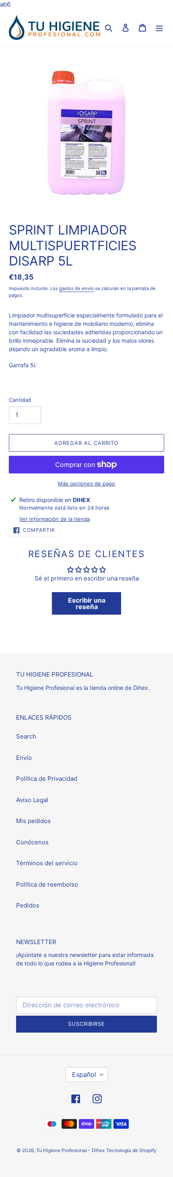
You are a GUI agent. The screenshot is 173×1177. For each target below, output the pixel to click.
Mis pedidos (33, 821)
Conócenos (32, 842)
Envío (24, 757)
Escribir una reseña (86, 603)
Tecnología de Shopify (131, 1150)
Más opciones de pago (86, 483)
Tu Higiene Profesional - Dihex (70, 1150)
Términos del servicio (47, 863)
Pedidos (27, 905)
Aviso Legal (32, 800)
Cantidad (20, 400)
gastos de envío (76, 288)
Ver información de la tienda (54, 519)
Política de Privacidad (46, 778)
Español (84, 1074)
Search (26, 736)
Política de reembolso (47, 884)
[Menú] (159, 27)
